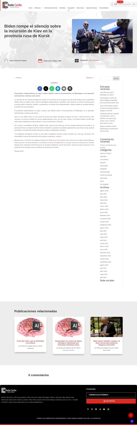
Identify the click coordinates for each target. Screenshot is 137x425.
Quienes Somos (91, 8)
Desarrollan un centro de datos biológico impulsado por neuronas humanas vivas (109, 100)
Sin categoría (104, 184)
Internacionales (93, 60)
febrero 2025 (104, 246)
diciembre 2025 (105, 215)
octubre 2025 (104, 222)
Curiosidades (104, 8)
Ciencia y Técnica (105, 153)
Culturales (103, 156)
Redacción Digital (20, 60)
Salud (102, 181)
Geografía (71, 8)
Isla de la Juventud (106, 175)
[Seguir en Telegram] (100, 409)
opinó (37, 102)
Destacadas (104, 166)
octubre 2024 (104, 259)
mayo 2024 (103, 274)
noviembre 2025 (105, 218)
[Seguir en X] (92, 409)
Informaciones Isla (51, 8)
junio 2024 (103, 271)
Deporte (103, 163)
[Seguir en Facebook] (88, 409)
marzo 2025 (104, 243)
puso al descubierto (59, 140)
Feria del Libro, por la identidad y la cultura (30, 342)
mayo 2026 (103, 200)
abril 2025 (103, 240)
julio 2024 (103, 268)
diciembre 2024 (105, 253)
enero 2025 (104, 249)
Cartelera (62, 8)
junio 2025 (103, 234)
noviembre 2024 (105, 256)
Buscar (116, 78)
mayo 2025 (103, 237)
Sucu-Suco (80, 8)
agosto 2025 (104, 228)
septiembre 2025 (105, 225)
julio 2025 (103, 231)
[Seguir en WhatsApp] (108, 409)
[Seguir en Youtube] (104, 409)
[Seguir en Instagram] (96, 409)
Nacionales (103, 178)
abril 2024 (103, 277)
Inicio (30, 8)
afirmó (30, 117)
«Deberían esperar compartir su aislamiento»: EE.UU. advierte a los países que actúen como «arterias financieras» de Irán (109, 118)
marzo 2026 (104, 206)
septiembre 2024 (105, 262)
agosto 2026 (104, 191)
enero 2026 (104, 212)
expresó (51, 125)
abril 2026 (103, 203)
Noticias (37, 8)
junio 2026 (103, 197)
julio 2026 (103, 194)
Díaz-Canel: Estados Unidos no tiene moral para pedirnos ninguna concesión (109, 108)
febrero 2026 (104, 209)
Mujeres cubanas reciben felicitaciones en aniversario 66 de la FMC (109, 128)
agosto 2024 (104, 265)
